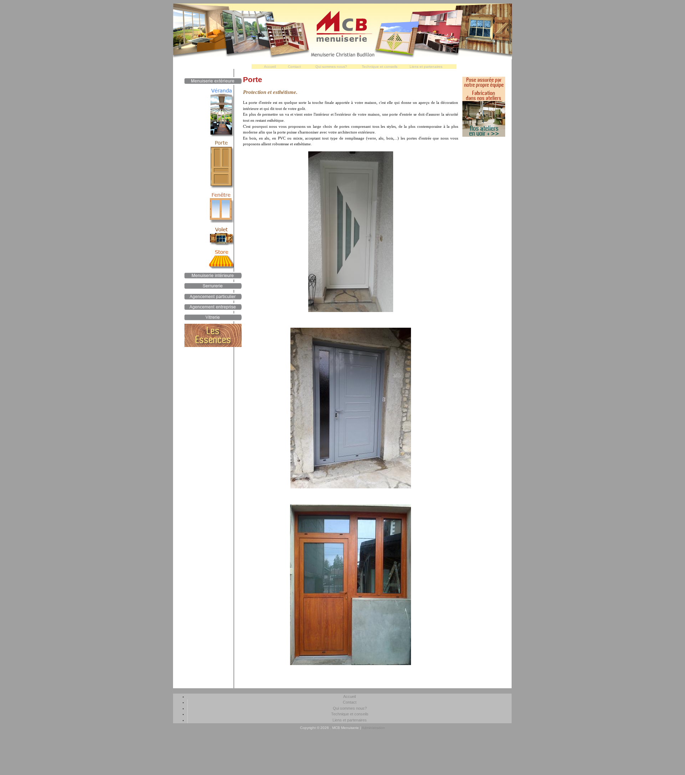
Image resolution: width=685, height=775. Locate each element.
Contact (294, 67)
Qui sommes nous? (331, 67)
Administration (373, 728)
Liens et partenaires (426, 67)
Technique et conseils (379, 67)
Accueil (270, 67)
